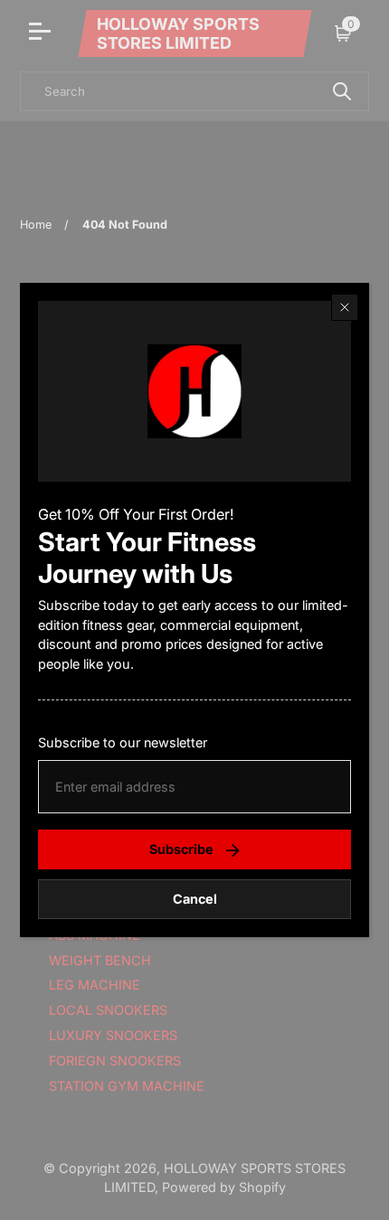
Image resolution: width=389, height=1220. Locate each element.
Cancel (195, 898)
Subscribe (181, 849)
